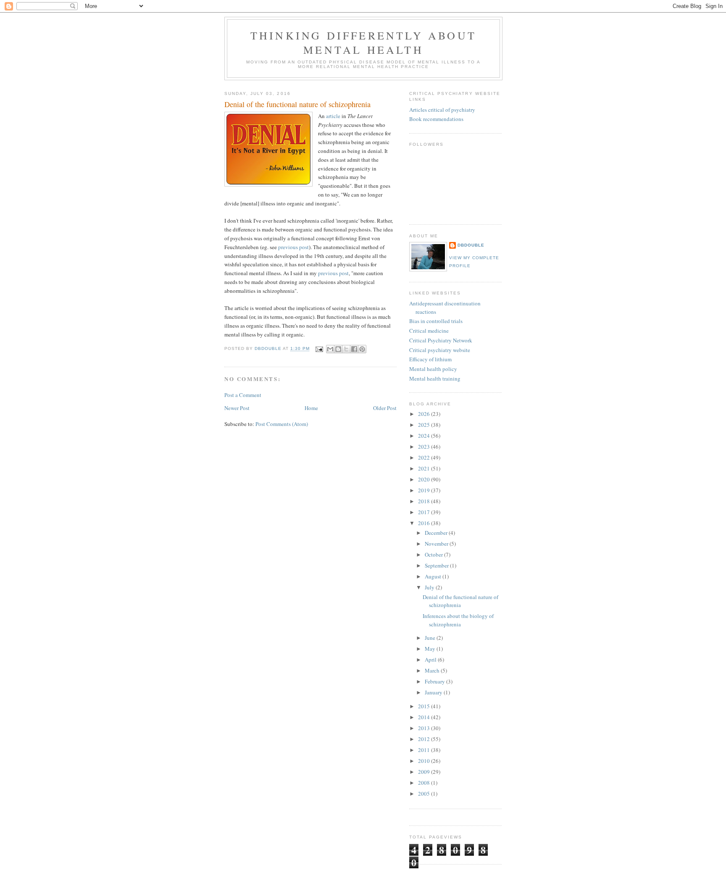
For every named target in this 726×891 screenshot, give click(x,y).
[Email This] (330, 349)
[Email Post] (318, 349)
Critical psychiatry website (439, 350)
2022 (424, 457)
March (433, 670)
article (333, 116)
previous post (293, 247)
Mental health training (434, 378)
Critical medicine (429, 330)
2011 (424, 750)
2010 (424, 761)
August (433, 576)
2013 (424, 728)
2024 (424, 435)
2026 (424, 414)
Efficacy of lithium (430, 359)
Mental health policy (433, 369)
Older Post (385, 408)
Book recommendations (436, 119)
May (431, 648)
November (437, 543)
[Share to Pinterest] (362, 349)
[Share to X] (346, 349)
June (431, 637)
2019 (424, 490)
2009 (424, 771)
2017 (424, 512)
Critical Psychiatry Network (440, 340)
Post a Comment (242, 395)
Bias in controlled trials (436, 321)
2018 (424, 501)
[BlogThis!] (338, 349)
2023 (424, 446)
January (434, 692)
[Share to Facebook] (354, 349)
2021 (424, 468)
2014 (424, 717)
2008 (424, 782)
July (430, 587)
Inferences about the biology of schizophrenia (458, 620)
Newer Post (237, 408)
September (437, 565)
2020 (424, 479)
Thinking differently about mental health (363, 42)
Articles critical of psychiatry (442, 109)
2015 (424, 706)
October (434, 554)
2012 (424, 739)
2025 (424, 424)
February (435, 681)
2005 (424, 793)
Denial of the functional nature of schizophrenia (460, 601)
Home (311, 408)
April (431, 659)
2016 (424, 523)
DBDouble (471, 245)
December (437, 532)
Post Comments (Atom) (281, 424)
